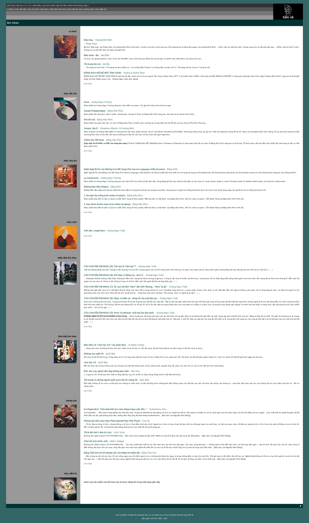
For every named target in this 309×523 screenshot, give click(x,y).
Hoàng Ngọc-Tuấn (116, 230)
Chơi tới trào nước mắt (96, 441)
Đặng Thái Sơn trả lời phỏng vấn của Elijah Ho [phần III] (112, 453)
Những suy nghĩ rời (94, 353)
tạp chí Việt (61, 5)
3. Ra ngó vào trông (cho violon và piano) (105, 195)
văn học (19, 5)
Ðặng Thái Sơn (149, 453)
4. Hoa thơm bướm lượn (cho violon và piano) (107, 204)
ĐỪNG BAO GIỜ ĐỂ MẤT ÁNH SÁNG (103, 73)
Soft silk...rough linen (95, 230)
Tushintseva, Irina (157, 409)
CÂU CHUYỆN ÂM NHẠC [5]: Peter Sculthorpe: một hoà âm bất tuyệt (119, 313)
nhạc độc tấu (20, 9)
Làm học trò (90, 362)
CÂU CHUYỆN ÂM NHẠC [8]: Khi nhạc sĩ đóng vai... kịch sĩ (114, 275)
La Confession (92, 178)
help (85, 5)
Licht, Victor (119, 432)
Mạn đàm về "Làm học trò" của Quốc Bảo (105, 345)
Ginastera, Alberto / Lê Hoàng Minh (117, 128)
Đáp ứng (89, 40)
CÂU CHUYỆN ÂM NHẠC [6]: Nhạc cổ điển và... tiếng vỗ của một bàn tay (121, 298)
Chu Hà (146, 421)
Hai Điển (105, 55)
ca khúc (10, 9)
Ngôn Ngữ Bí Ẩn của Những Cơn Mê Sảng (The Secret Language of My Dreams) (125, 169)
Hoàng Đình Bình (103, 40)
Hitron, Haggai (117, 441)
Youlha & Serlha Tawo (134, 73)
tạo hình (46, 5)
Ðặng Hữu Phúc (115, 111)
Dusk (87, 102)
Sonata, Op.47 (91, 128)
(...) (271, 270)
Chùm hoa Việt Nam (94, 140)
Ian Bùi (106, 64)
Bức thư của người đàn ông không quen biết (107, 371)
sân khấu (37, 5)
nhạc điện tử (100, 9)
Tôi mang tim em (93, 64)
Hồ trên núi (90, 119)
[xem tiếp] (88, 84)
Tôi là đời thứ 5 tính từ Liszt (98, 432)
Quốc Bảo (110, 353)
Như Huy (135, 371)
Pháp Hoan (91, 43)
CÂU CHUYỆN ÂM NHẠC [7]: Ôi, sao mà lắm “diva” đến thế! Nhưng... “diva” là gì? (126, 287)
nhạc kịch (44, 9)
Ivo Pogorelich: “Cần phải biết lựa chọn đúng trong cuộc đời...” (116, 409)
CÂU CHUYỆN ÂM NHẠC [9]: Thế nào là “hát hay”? (110, 266)
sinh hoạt (11, 5)
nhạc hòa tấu (33, 9)
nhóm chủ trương (75, 5)
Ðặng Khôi (172, 169)
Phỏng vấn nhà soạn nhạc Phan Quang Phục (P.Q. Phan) (112, 421)
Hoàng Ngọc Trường (101, 102)
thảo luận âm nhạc (75, 9)
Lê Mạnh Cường (136, 345)
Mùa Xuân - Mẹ (92, 55)
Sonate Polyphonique (95, 111)
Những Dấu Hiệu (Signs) (96, 187)
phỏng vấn (89, 9)
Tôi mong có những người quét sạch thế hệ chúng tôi (111, 380)
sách (53, 5)
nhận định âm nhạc (58, 9)
